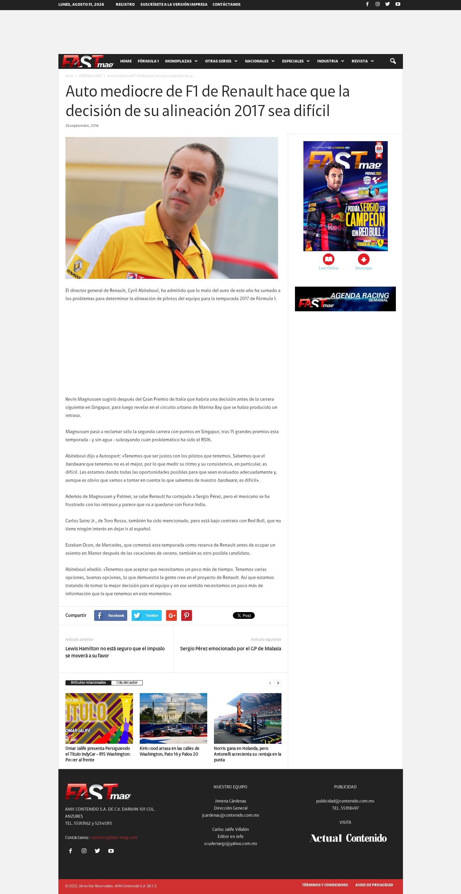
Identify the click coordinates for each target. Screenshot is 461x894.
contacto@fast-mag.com (113, 838)
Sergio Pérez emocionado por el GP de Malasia (230, 649)
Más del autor (127, 683)
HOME (126, 61)
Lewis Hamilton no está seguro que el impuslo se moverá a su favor (115, 653)
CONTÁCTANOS (227, 5)
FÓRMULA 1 (148, 61)
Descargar (363, 268)
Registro (125, 5)
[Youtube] (398, 5)
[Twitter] (388, 5)
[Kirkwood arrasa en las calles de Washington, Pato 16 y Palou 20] (173, 718)
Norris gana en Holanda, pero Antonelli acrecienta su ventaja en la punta (247, 754)
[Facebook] (367, 5)
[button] (392, 61)
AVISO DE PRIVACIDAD (374, 885)
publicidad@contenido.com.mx (345, 801)
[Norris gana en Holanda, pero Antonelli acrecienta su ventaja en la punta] (247, 718)
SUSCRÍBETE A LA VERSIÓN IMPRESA (174, 5)
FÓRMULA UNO (90, 76)
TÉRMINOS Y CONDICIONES (325, 885)
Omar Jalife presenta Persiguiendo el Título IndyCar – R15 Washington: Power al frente (97, 754)
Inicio (69, 76)
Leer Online (328, 268)
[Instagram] (378, 5)
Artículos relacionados (88, 683)
